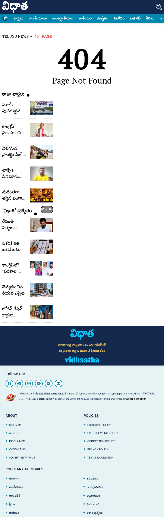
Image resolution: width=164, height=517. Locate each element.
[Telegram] (49, 383)
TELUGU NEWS (15, 37)
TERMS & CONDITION (100, 457)
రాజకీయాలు (38, 18)
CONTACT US (17, 449)
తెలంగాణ (14, 478)
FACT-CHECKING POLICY (102, 433)
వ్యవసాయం (93, 496)
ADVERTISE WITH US (22, 457)
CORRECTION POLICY (101, 441)
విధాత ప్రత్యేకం (95, 513)
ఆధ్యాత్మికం (92, 478)
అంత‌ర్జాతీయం (62, 18)
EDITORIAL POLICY (99, 425)
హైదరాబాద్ (93, 504)
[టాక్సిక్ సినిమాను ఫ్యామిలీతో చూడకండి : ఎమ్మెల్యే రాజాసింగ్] (41, 173)
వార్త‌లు (18, 18)
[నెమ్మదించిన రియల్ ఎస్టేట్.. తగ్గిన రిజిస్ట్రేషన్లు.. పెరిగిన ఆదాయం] (41, 290)
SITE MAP (15, 425)
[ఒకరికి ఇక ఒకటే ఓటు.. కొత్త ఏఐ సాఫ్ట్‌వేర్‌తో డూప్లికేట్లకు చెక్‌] (41, 247)
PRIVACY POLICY (97, 449)
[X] (19, 383)
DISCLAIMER (17, 441)
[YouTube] (58, 383)
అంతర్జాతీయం (95, 487)
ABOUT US (15, 433)
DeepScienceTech (136, 399)
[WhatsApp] (39, 383)
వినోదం (119, 18)
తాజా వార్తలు (13, 95)
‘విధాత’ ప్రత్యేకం (17, 211)
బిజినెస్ (135, 18)
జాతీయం (85, 18)
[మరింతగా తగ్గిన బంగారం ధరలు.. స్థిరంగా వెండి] (41, 195)
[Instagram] (29, 383)
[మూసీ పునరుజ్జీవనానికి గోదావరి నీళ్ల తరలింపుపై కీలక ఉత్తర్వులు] (41, 108)
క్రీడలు (150, 18)
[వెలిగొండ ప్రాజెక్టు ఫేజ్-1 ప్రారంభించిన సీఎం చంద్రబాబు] (41, 152)
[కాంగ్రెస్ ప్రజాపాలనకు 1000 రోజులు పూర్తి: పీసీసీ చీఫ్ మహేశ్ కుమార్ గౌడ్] (41, 130)
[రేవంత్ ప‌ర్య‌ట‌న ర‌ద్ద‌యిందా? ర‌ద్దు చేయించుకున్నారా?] (41, 225)
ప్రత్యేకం (102, 18)
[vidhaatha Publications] (82, 334)
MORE (47, 209)
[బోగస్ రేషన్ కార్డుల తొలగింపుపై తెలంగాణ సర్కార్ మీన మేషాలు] (41, 312)
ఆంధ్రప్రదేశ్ (14, 496)
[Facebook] (9, 383)
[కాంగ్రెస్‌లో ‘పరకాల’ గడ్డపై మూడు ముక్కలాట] (41, 268)
